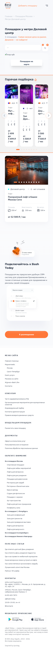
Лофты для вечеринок (15, 472)
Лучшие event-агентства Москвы (17, 567)
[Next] (48, 115)
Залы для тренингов (14, 519)
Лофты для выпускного (15, 529)
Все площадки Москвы (14, 461)
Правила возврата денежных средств (19, 415)
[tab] (18, 149)
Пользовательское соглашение (16, 445)
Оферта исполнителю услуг (15, 441)
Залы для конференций (16, 515)
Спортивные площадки (15, 465)
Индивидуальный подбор (14, 408)
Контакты (8, 386)
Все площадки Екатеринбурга (16, 533)
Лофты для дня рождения (16, 476)
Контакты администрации (15, 412)
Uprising (16, 646)
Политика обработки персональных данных (21, 448)
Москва (10, 368)
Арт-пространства (14, 501)
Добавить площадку (27, 5)
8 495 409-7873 (11, 595)
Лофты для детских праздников (19, 504)
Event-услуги (10, 375)
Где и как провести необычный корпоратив (21, 557)
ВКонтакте (9, 606)
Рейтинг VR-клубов (12, 571)
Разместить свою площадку (15, 428)
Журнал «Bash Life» (12, 382)
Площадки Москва (24, 16)
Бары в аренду (12, 490)
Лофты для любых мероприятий (19, 468)
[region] (26, 116)
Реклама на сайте (11, 379)
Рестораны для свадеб (15, 483)
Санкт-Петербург (13, 372)
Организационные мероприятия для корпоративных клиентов (25, 404)
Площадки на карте (26, 63)
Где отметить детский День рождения (19, 549)
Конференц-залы (13, 508)
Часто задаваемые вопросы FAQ (17, 399)
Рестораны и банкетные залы (18, 486)
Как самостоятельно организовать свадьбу (21, 564)
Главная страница (11, 361)
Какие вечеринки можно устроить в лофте (21, 560)
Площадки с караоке (15, 497)
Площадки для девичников (17, 479)
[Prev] (4, 115)
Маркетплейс (10, 365)
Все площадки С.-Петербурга (16, 511)
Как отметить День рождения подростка (20, 553)
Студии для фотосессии (16, 494)
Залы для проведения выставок (19, 522)
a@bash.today (10, 599)
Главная (8, 16)
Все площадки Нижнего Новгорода (18, 536)
